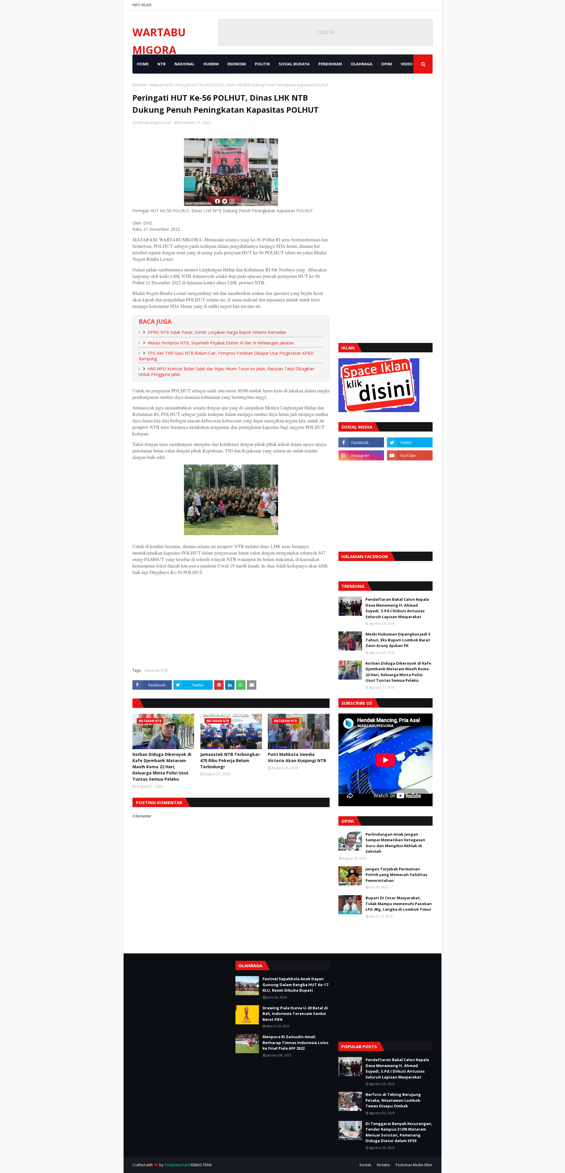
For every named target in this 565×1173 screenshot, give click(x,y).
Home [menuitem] (143, 64)
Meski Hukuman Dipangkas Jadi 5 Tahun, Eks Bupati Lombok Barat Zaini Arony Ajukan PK (397, 639)
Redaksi (383, 1164)
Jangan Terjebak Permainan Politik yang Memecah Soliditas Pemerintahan (396, 874)
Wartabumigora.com (154, 122)
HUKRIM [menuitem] (211, 64)
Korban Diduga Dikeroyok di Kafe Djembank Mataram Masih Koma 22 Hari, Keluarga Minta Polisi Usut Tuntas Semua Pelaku (161, 766)
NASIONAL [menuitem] (185, 64)
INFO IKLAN (141, 4)
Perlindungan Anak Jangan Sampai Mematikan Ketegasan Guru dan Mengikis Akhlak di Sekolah (395, 843)
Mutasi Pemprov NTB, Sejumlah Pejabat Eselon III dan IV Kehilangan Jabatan (220, 343)
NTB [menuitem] (161, 64)
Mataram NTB (161, 84)
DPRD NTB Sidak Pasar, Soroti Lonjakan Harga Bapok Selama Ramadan (216, 332)
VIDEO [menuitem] (407, 64)
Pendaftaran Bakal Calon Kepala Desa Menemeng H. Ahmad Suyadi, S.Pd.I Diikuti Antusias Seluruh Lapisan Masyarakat (397, 608)
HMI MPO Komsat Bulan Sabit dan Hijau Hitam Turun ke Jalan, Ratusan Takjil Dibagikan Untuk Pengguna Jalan (226, 371)
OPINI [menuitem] (386, 64)
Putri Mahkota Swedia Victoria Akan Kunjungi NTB (297, 757)
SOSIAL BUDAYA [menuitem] (294, 64)
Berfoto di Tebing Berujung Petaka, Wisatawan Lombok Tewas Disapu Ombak (393, 1100)
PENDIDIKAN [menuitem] (330, 64)
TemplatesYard (177, 1164)
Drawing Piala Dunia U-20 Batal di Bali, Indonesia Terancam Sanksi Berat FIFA (295, 1013)
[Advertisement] (231, 621)
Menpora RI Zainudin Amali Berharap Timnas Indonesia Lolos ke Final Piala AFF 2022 (295, 1042)
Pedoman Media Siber (414, 1164)
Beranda (139, 84)
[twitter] (410, 442)
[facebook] (361, 442)
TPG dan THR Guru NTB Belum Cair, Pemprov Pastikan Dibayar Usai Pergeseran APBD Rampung (226, 355)
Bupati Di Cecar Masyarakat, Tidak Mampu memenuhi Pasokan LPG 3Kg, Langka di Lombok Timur (398, 903)
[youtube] (410, 455)
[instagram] (361, 455)
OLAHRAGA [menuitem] (361, 64)
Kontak (365, 1164)
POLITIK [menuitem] (262, 64)
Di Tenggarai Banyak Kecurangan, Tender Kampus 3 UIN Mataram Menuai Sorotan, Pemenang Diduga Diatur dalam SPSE (398, 1132)
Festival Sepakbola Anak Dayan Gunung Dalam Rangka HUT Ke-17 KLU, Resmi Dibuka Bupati (295, 984)
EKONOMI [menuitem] (236, 64)
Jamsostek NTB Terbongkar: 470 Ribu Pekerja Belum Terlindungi (230, 760)
